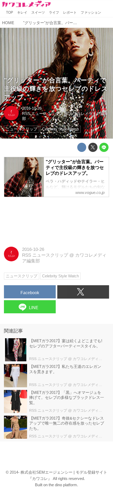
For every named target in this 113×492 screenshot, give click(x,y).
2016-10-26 (32, 108)
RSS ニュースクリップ (42, 113)
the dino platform (63, 485)
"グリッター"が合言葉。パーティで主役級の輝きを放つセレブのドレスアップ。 (56, 89)
